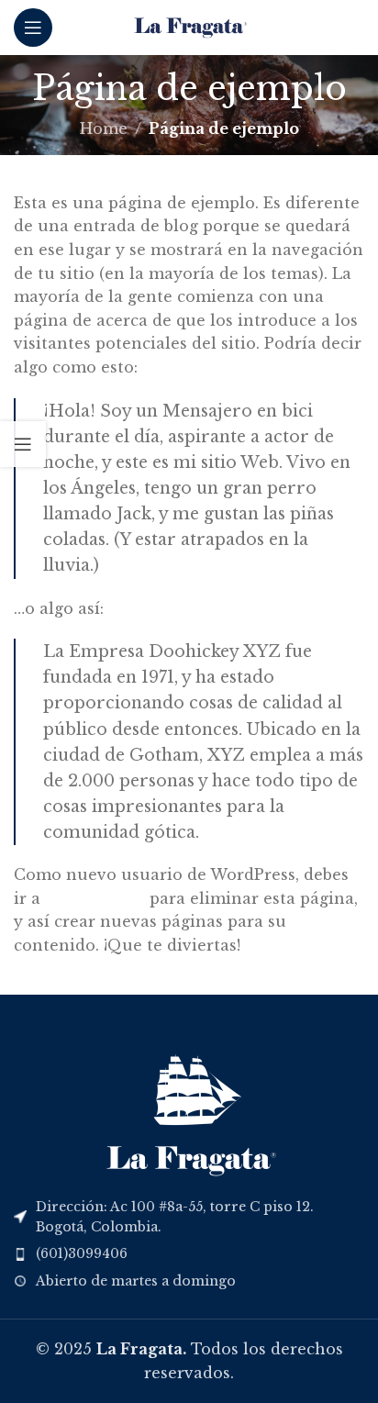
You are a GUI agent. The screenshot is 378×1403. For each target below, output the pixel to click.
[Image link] (189, 1107)
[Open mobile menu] (33, 27)
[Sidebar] (23, 444)
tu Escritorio (95, 898)
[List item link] (189, 1253)
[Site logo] (189, 26)
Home (104, 128)
